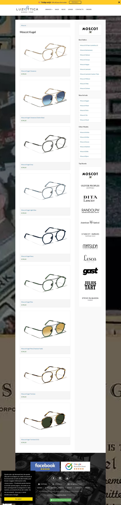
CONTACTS (79, 9)
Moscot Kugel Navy (27, 256)
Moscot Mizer (84, 105)
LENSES (70, 9)
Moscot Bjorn (84, 156)
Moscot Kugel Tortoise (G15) (30, 439)
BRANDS (39, 488)
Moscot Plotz (84, 110)
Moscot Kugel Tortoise (28, 394)
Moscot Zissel (84, 120)
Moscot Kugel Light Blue (28, 210)
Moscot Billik (84, 151)
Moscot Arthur (84, 137)
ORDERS (89, 9)
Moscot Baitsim (85, 146)
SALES (57, 9)
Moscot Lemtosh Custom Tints (89, 74)
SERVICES (61, 488)
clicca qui (18, 492)
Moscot (23, 25)
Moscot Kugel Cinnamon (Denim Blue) (32, 117)
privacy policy (9, 483)
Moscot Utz (84, 115)
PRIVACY (69, 488)
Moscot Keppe (84, 64)
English (8, 504)
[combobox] (7, 504)
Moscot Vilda (84, 83)
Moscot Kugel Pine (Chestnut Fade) (32, 348)
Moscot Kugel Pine (27, 302)
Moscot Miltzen (85, 79)
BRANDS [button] (48, 9)
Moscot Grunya (85, 60)
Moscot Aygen (84, 101)
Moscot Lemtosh (85, 69)
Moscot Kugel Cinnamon (28, 71)
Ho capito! (18, 499)
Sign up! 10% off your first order (61, 500)
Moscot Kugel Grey (27, 164)
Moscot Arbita (84, 132)
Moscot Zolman (85, 88)
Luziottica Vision (61, 495)
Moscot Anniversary (86, 50)
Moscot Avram (84, 142)
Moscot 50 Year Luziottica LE (89, 45)
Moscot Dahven (85, 55)
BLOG (63, 9)
